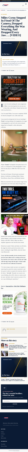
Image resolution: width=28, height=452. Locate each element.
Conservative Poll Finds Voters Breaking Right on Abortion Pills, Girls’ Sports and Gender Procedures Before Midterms (17, 10)
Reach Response (16, 450)
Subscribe (15, 404)
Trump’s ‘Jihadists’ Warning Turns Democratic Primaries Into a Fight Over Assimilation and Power (13, 380)
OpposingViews (9, 286)
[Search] (22, 5)
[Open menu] (25, 5)
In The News (4, 14)
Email (7, 70)
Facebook (4, 70)
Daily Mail (16, 286)
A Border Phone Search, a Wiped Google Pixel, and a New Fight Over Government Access (17, 354)
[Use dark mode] (25, 1)
